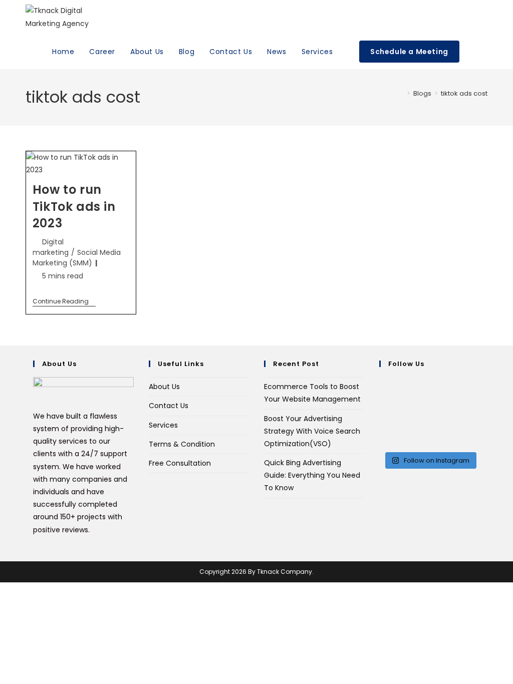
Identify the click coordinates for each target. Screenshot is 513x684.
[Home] (401, 93)
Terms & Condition (182, 444)
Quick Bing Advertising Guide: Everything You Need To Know (312, 475)
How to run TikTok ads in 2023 (74, 206)
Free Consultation (180, 463)
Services (163, 425)
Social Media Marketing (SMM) (77, 257)
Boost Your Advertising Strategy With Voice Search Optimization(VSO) (312, 431)
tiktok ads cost (464, 93)
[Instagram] (382, 409)
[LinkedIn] (382, 421)
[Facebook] (382, 396)
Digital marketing (51, 247)
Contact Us (168, 406)
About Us (164, 387)
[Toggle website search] (477, 52)
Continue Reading (64, 301)
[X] (382, 383)
